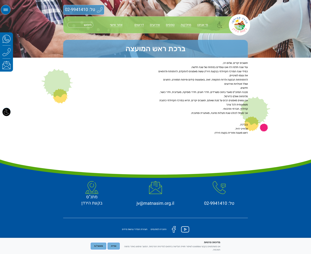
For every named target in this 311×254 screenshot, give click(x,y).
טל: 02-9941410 (80, 9)
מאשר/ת (98, 246)
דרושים (139, 25)
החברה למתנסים (159, 229)
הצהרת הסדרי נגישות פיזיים (134, 229)
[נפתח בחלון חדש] (6, 38)
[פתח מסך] (6, 112)
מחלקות (186, 25)
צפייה (113, 246)
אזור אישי (116, 25)
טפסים (170, 25)
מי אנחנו (202, 25)
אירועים (155, 25)
